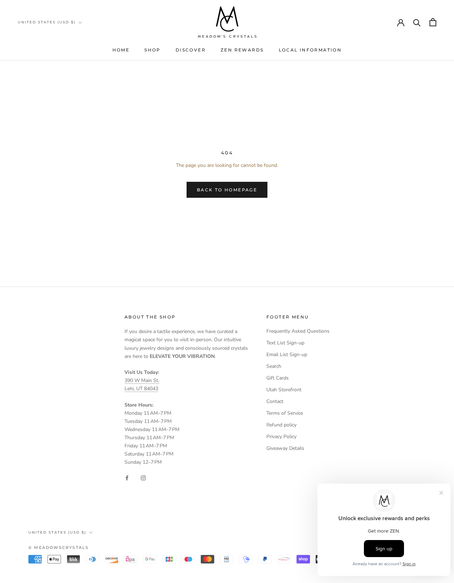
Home (121, 50)
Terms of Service (284, 413)
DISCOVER (191, 50)
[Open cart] (433, 22)
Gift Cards (277, 378)
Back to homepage (227, 189)
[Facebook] (126, 478)
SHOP (152, 50)
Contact (274, 401)
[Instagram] (143, 478)
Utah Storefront (283, 389)
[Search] (417, 22)
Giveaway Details (285, 448)
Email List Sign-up (286, 354)
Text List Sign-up (285, 342)
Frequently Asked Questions (298, 331)
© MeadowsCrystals (58, 547)
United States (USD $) (47, 22)
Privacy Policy (281, 436)
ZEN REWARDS (242, 50)
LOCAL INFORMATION (310, 50)
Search (273, 366)
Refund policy (281, 424)
